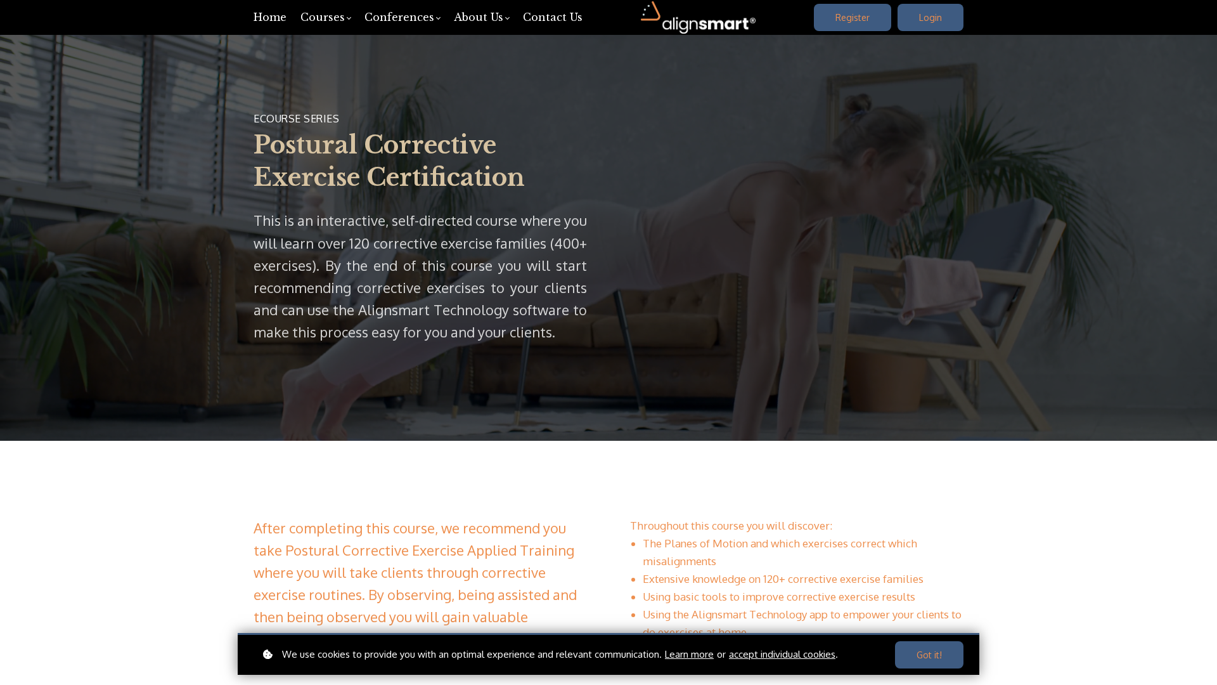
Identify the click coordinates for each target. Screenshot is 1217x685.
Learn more (689, 654)
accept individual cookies (782, 654)
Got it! (929, 654)
